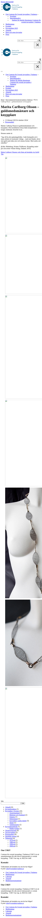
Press (7, 34)
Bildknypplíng (14, 828)
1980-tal (12, 842)
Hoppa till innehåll (7, 2)
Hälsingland (13, 819)
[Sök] (40, 38)
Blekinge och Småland (17, 815)
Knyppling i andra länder (17, 821)
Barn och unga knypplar (14, 32)
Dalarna (12, 817)
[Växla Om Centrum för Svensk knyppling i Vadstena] (38, 75)
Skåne (11, 823)
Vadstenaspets (14, 825)
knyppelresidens (10, 809)
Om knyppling (10, 832)
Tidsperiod (8, 838)
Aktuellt (8, 30)
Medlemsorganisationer (13, 881)
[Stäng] (37, 45)
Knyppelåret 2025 (12, 28)
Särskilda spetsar (10, 836)
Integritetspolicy (15, 18)
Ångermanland (14, 813)
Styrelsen (13, 16)
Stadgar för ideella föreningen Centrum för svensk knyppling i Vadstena (26, 21)
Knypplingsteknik (11, 827)
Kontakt (8, 26)
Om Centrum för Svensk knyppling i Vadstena (19, 100)
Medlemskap (10, 24)
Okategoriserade (10, 830)
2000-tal (12, 846)
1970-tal (12, 840)
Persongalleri (9, 122)
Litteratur (9, 876)
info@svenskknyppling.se (15, 869)
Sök (2, 801)
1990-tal (12, 844)
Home (2, 100)
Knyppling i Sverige (12, 811)
